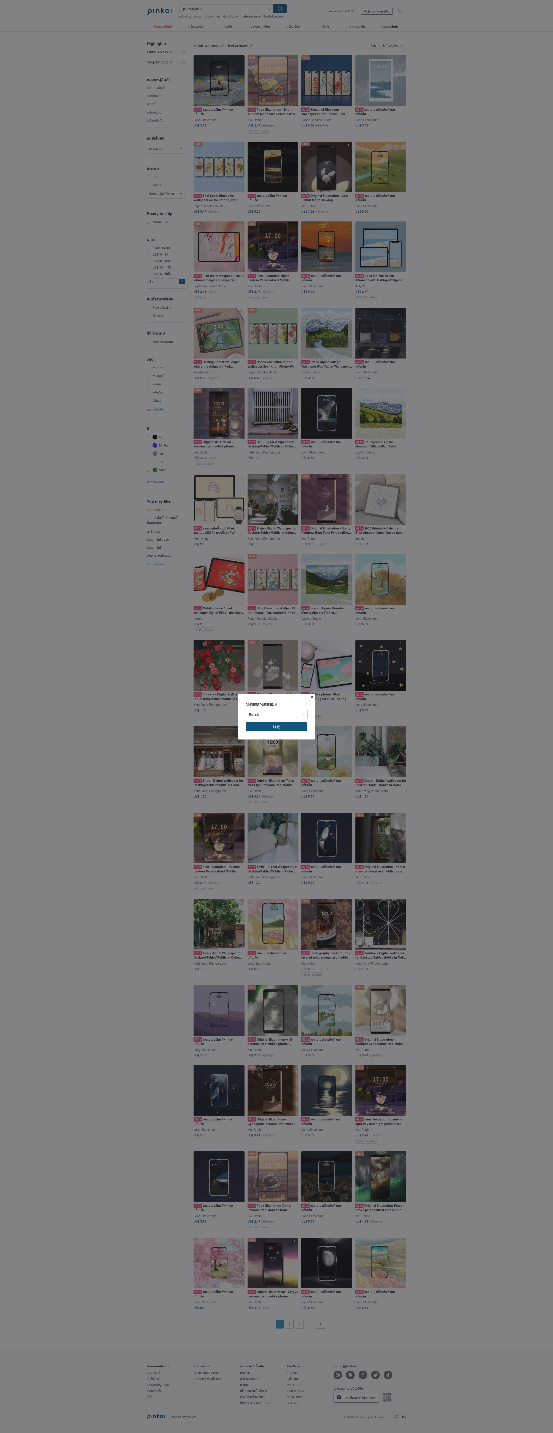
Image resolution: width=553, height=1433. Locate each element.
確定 (276, 726)
